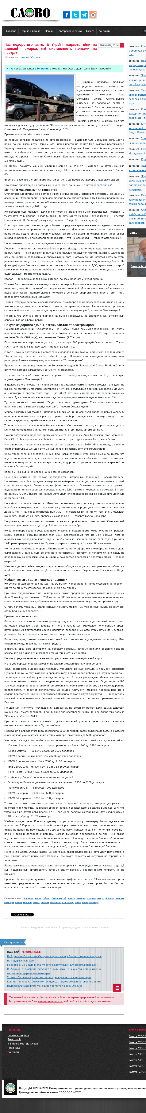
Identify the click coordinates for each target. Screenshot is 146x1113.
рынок (36, 902)
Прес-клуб (14, 1047)
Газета (90, 30)
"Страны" (106, 184)
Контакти (104, 30)
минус (100, 898)
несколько (55, 902)
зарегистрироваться (50, 1001)
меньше (45, 902)
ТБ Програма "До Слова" (23, 1043)
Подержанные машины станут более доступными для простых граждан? (52, 964)
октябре (81, 898)
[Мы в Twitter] (76, 15)
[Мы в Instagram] (93, 15)
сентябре (9, 902)
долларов (28, 898)
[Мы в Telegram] (85, 15)
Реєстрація (14, 1039)
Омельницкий (59, 898)
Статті (36, 57)
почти (85, 902)
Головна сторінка (18, 1035)
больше (110, 898)
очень (78, 902)
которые (91, 898)
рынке (71, 898)
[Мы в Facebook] (67, 15)
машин (18, 902)
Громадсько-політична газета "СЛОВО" (31, 13)
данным (119, 898)
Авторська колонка (70, 30)
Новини (49, 30)
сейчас (46, 898)
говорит (27, 902)
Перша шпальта (30, 30)
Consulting (68, 902)
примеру (93, 902)
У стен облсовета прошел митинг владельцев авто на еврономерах (49, 977)
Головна (11, 30)
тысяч (38, 898)
